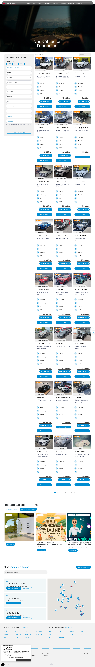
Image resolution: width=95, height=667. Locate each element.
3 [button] (60, 492)
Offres (74, 650)
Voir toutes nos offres (11, 509)
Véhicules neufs (84, 515)
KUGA (60, 631)
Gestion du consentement (43, 664)
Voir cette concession (14, 588)
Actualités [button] (86, 647)
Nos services (55, 651)
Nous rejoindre (71, 3)
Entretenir (40, 3)
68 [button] (71, 492)
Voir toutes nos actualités (28, 509)
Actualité (9, 515)
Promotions (55, 3)
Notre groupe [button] (56, 647)
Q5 (49, 637)
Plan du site (14, 664)
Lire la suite (10, 550)
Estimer (34, 3)
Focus (71, 634)
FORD (5, 631)
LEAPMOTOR (17, 634)
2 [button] (57, 492)
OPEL (5, 637)
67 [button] (69, 492)
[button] (52, 492)
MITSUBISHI (39, 634)
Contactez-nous (79, 3)
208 (82, 631)
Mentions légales (7, 664)
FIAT (26, 631)
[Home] (9, 3)
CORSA (72, 631)
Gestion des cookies (33, 664)
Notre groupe (46, 3)
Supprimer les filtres (19, 132)
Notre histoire (55, 650)
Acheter (27, 3)
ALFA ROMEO (39, 631)
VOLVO (27, 637)
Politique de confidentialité (22, 664)
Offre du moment (73, 515)
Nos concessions (64, 650)
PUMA (50, 631)
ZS (81, 634)
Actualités (63, 3)
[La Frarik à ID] (51, 664)
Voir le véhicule (44, 106)
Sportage (61, 637)
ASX (50, 634)
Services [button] (44, 647)
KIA (15, 631)
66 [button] (66, 492)
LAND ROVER (7, 634)
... (63, 492)
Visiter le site (26, 588)
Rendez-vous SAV (45, 653)
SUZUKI (16, 637)
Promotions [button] (76, 647)
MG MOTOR (28, 634)
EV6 (60, 634)
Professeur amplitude (21, 515)
